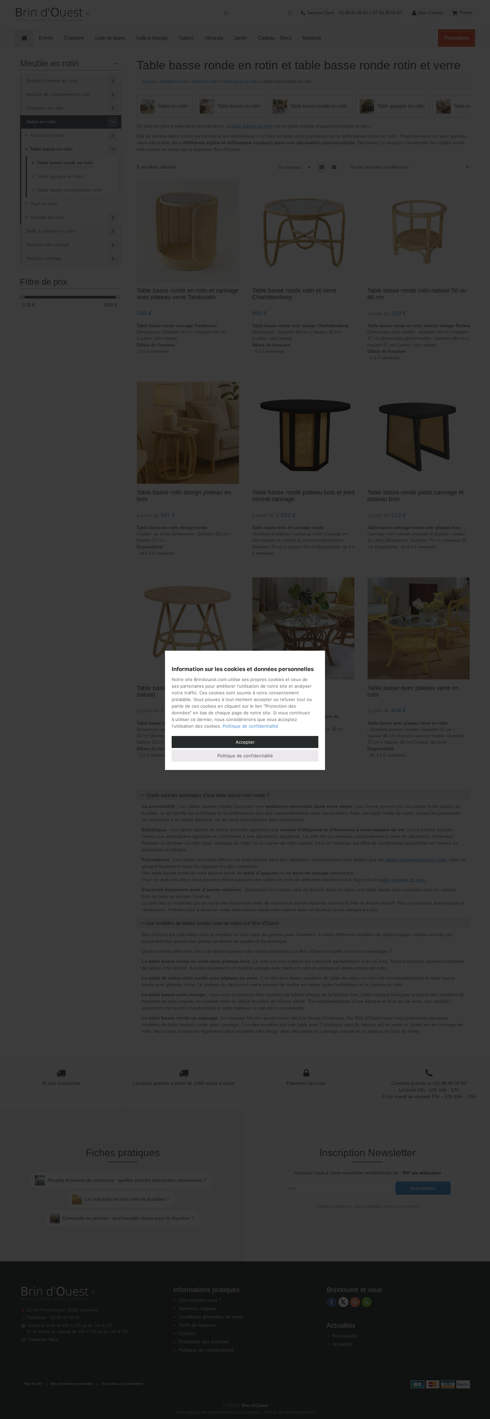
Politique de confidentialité (250, 726)
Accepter (245, 742)
